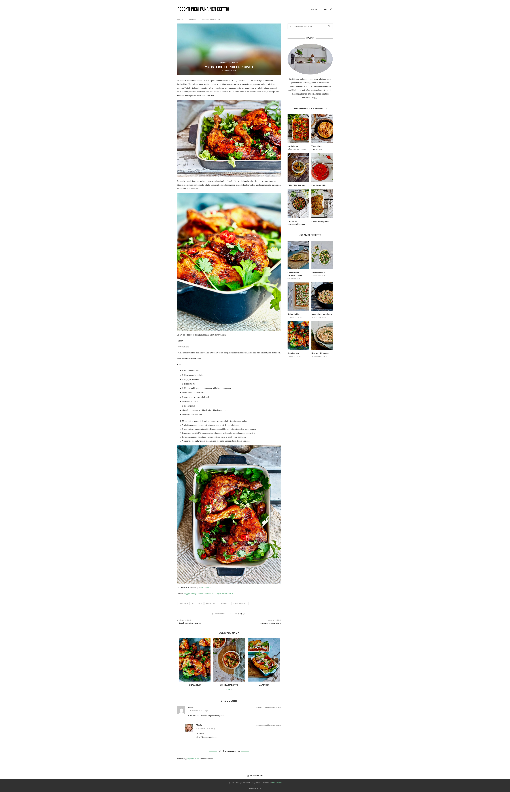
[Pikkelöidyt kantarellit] (298, 167)
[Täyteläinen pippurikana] (322, 128)
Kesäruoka (210, 603)
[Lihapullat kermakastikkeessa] (298, 203)
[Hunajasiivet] (298, 335)
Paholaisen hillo (318, 185)
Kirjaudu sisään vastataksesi (268, 707)
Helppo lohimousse (320, 353)
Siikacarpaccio (318, 273)
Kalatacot (229, 685)
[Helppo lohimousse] (322, 335)
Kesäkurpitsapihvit (320, 222)
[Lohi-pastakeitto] (195, 660)
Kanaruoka (197, 603)
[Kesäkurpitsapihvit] (322, 203)
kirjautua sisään (193, 759)
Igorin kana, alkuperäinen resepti (297, 147)
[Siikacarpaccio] (322, 255)
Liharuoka (224, 603)
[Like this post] (233, 614)
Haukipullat (263, 685)
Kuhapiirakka (293, 314)
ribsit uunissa (205, 587)
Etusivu (314, 9)
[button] (182, 664)
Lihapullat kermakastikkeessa (296, 223)
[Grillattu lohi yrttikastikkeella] (298, 255)
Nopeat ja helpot (240, 603)
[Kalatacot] (229, 660)
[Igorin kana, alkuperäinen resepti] (298, 128)
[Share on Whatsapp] (244, 614)
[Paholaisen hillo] (322, 167)
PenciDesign (277, 783)
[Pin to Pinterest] (241, 614)
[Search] (331, 9)
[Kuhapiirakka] (298, 296)
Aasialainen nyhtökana (321, 314)
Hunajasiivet (293, 353)
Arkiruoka (192, 19)
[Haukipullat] (264, 660)
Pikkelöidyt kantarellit (297, 185)
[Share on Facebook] (236, 614)
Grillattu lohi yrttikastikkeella (295, 274)
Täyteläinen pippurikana (316, 147)
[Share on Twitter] (238, 614)
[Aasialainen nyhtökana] (322, 296)
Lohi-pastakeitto (195, 685)
